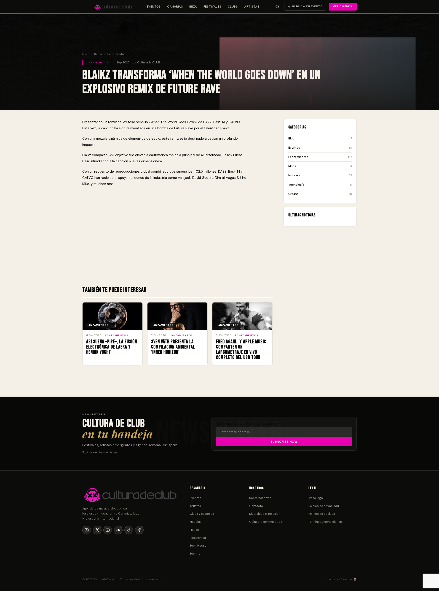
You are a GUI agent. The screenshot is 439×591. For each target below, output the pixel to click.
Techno (195, 554)
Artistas (251, 6)
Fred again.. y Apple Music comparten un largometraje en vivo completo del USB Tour (241, 350)
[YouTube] (107, 530)
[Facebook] (139, 530)
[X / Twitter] (97, 530)
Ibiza (193, 6)
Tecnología (320, 185)
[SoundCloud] (118, 530)
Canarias (175, 6)
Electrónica (198, 538)
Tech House (198, 545)
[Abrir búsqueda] (277, 7)
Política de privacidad (323, 506)
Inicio (85, 54)
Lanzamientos (116, 54)
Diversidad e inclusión (264, 514)
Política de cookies (321, 514)
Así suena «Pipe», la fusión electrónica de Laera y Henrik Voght (111, 347)
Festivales (212, 6)
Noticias (320, 175)
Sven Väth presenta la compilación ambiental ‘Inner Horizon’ (173, 347)
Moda (320, 166)
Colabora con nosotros (265, 522)
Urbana (320, 194)
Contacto (256, 506)
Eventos (154, 6)
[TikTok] (128, 530)
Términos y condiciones (325, 522)
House (194, 530)
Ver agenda (343, 6)
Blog (320, 138)
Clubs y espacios (202, 514)
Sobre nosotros (260, 498)
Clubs (233, 6)
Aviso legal (316, 498)
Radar (98, 54)
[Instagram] (86, 530)
